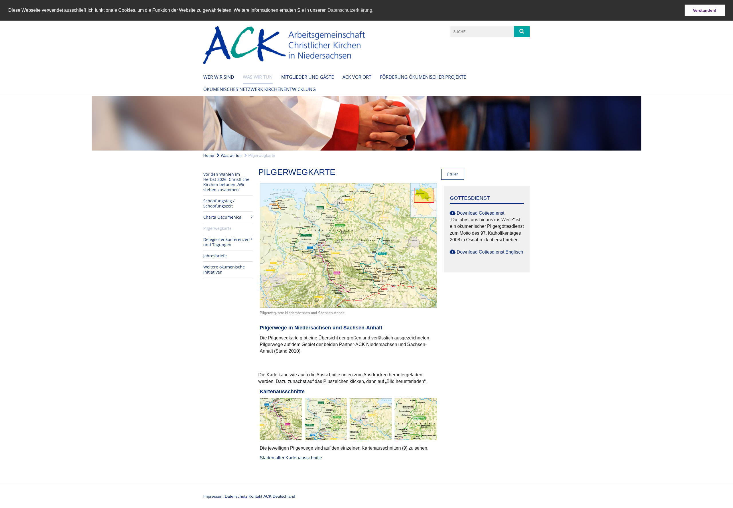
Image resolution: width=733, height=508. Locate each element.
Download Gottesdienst (480, 213)
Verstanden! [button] (704, 10)
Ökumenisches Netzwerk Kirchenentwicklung (259, 89)
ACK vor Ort (356, 77)
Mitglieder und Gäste (307, 77)
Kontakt (255, 496)
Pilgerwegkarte (261, 155)
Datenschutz (236, 496)
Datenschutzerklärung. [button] (350, 10)
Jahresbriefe (215, 255)
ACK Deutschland (279, 496)
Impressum (213, 496)
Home (208, 155)
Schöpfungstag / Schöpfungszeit (219, 203)
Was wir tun (258, 77)
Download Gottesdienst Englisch (490, 252)
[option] (366, 123)
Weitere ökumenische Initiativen (224, 269)
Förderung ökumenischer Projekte (423, 77)
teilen (453, 174)
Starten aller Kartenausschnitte (291, 457)
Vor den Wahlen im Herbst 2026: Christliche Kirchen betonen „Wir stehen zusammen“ (226, 181)
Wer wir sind (218, 77)
